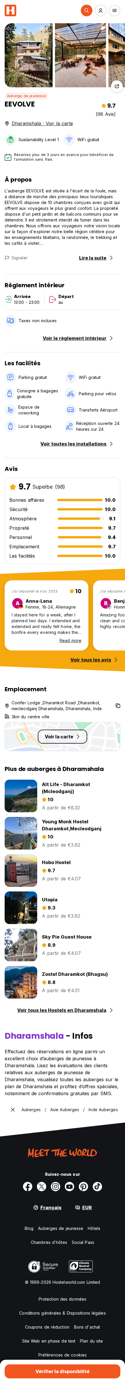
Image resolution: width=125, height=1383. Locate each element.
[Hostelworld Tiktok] (97, 1186)
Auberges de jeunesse (60, 1228)
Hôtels (94, 1228)
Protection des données (62, 1299)
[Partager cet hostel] (117, 86)
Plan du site (91, 1340)
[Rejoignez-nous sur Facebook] (27, 1186)
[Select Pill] (86, 10)
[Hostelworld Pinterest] (83, 1186)
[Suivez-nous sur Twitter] (41, 1186)
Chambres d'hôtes (49, 1242)
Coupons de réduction (47, 1327)
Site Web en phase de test (49, 1340)
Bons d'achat (87, 1327)
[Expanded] (13, 1110)
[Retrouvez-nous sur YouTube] (69, 1186)
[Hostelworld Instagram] (55, 1186)
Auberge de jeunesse (26, 96)
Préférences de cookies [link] (62, 1354)
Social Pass (83, 1242)
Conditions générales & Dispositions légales (62, 1313)
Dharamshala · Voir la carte (42, 123)
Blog (29, 1228)
